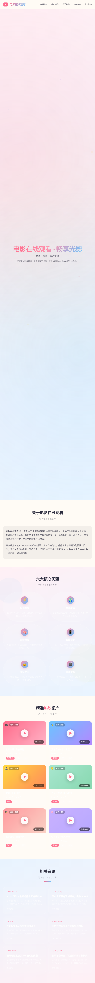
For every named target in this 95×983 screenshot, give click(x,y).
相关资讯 (77, 4)
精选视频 (66, 4)
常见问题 (88, 4)
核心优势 (55, 4)
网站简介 (44, 4)
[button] (24, 733)
